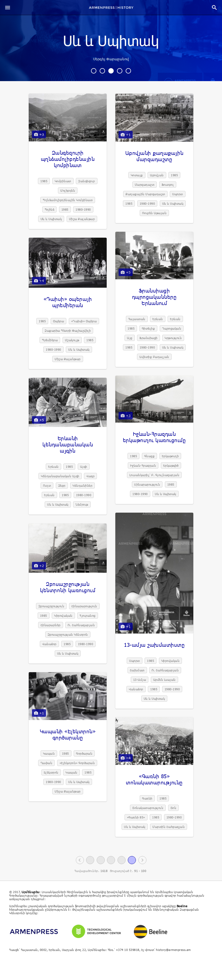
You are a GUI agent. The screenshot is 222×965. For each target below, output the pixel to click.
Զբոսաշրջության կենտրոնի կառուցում (67, 587)
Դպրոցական (171, 328)
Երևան (157, 319)
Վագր (90, 476)
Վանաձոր (136, 689)
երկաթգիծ (171, 465)
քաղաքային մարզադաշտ (145, 194)
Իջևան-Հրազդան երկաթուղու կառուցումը (154, 437)
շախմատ (137, 670)
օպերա (58, 321)
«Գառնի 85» (136, 817)
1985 (43, 181)
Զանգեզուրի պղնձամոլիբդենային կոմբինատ (68, 159)
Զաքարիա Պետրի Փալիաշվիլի (68, 330)
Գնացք (149, 456)
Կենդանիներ (82, 485)
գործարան (84, 753)
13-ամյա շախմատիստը (154, 645)
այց (129, 338)
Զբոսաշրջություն (51, 606)
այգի (83, 466)
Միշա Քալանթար (82, 219)
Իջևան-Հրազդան (143, 465)
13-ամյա (139, 679)
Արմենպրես (31, 892)
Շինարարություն (147, 484)
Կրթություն (173, 338)
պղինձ (49, 209)
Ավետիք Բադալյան (154, 357)
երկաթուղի (170, 456)
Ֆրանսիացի (148, 338)
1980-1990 (83, 209)
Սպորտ (177, 194)
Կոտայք (137, 175)
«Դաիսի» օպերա (84, 321)
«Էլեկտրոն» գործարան (77, 763)
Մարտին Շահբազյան (168, 826)
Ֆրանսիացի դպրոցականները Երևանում (154, 296)
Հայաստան (136, 319)
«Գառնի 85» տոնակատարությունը (154, 779)
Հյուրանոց (88, 615)
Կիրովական (170, 660)
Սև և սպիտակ (111, 41)
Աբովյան (157, 175)
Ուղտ (47, 485)
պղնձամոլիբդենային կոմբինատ (68, 200)
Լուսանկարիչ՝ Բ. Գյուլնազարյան (154, 475)
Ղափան (47, 763)
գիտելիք (148, 328)
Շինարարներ (51, 625)
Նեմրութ (82, 504)
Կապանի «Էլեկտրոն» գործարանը (68, 734)
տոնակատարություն (147, 808)
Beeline (182, 906)
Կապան (49, 753)
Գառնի (147, 798)
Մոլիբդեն (67, 190)
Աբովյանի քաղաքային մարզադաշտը (154, 156)
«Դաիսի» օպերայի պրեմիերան (68, 302)
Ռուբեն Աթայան (154, 213)
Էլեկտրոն (51, 772)
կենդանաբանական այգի (60, 476)
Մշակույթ (72, 340)
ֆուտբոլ (168, 184)
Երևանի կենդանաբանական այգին (68, 444)
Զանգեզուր (86, 181)
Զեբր (62, 485)
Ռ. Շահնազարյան (165, 670)
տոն (174, 808)
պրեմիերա (50, 340)
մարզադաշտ (145, 184)
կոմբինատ (63, 181)
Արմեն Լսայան (164, 679)
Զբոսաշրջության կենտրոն (68, 634)
